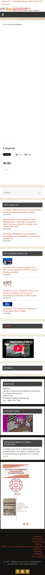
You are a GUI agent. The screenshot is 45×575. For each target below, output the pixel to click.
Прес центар (37, 557)
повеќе (5, 456)
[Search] (39, 193)
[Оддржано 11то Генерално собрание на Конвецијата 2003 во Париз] (23, 305)
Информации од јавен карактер (27, 1)
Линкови (37, 554)
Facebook (7, 326)
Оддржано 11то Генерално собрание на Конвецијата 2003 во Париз (20, 310)
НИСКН (37, 544)
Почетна (6, 1)
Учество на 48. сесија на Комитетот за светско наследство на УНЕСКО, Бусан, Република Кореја (20, 269)
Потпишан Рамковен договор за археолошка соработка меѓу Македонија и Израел (22, 211)
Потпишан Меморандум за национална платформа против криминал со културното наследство (21, 236)
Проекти (37, 552)
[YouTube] (22, 571)
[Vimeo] (27, 571)
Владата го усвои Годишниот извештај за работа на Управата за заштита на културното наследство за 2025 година (20, 293)
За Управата (37, 539)
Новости (37, 549)
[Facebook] (18, 571)
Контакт (5, 5)
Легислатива (37, 542)
